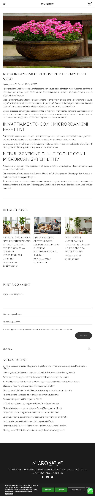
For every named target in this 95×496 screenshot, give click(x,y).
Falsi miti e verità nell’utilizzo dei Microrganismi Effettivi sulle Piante (31, 394)
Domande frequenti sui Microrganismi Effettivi (22, 399)
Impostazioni (76, 489)
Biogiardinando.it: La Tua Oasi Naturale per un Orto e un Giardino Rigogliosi (34, 425)
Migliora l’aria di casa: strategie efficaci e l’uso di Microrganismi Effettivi (32, 408)
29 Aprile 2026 (9, 262)
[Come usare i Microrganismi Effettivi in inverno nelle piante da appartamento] (78, 225)
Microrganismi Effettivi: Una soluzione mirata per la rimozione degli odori (33, 430)
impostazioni (9, 494)
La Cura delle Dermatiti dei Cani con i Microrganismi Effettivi (28, 421)
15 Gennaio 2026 (72, 255)
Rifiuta (61, 489)
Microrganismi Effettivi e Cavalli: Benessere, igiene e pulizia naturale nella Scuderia (37, 390)
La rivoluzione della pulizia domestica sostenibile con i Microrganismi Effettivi (35, 416)
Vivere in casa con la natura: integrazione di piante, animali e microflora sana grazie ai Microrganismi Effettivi (16, 248)
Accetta (48, 489)
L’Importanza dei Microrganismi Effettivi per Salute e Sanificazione (31, 412)
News (20, 84)
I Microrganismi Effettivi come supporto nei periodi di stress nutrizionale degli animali (39, 372)
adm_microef (10, 84)
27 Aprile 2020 (31, 84)
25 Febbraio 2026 (41, 259)
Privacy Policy (57, 472)
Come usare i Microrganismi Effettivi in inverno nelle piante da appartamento (77, 244)
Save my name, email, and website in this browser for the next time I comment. (39, 329)
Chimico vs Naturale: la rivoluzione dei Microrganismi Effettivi (28, 386)
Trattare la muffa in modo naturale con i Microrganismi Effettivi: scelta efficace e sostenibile (41, 381)
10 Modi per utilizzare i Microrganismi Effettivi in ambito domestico (31, 403)
